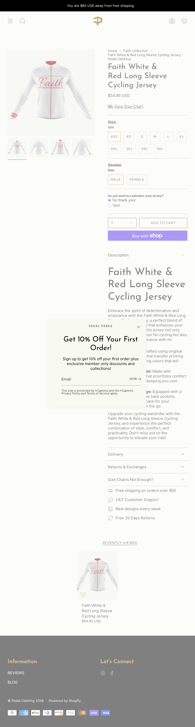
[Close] (138, 327)
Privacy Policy (70, 393)
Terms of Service (98, 393)
